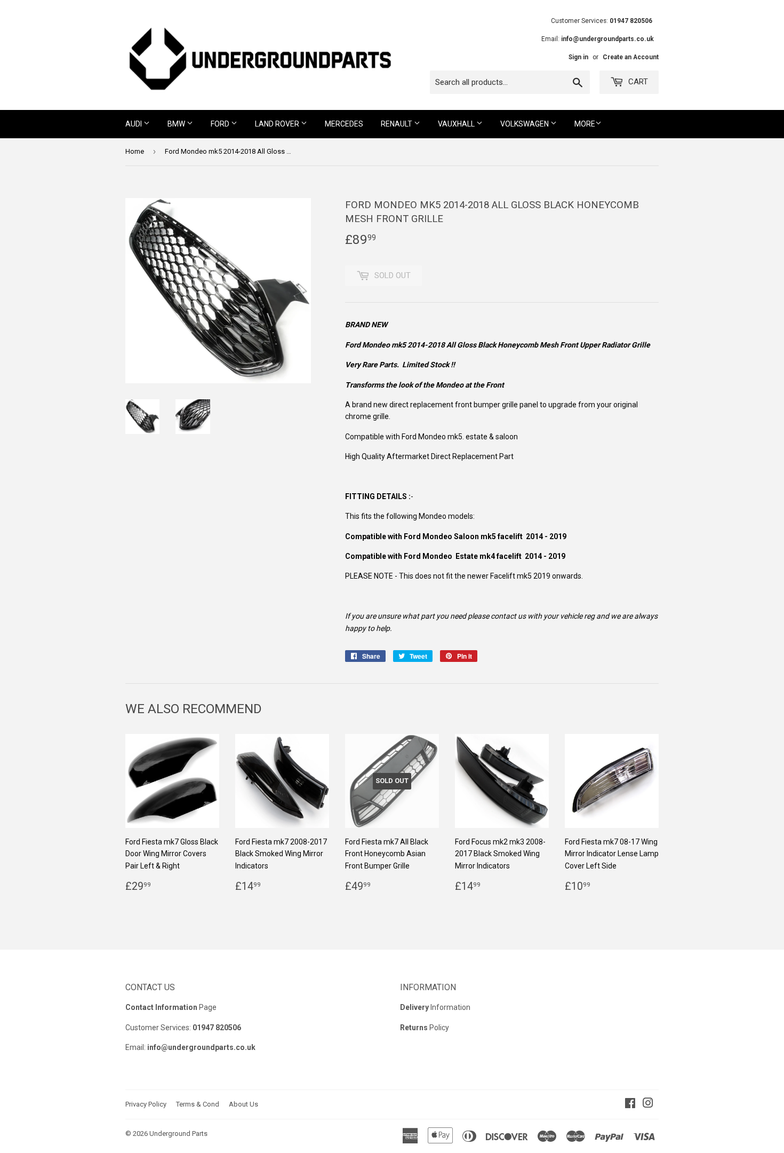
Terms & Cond (197, 1104)
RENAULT (397, 124)
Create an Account (631, 57)
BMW (177, 124)
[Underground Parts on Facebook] (630, 1104)
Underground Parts (178, 1134)
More (584, 124)
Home (134, 151)
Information (435, 1007)
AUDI (134, 124)
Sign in (578, 57)
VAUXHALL (457, 124)
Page (171, 1007)
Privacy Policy (145, 1104)
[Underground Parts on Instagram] (648, 1104)
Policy (424, 1027)
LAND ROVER (278, 124)
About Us (243, 1104)
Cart (637, 81)
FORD (221, 124)
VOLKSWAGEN (525, 124)
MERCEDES (344, 124)
